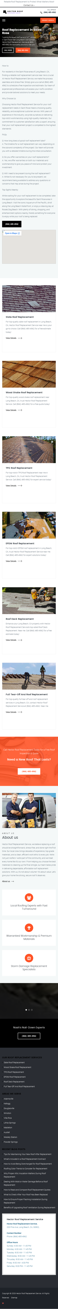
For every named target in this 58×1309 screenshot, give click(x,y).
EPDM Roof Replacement (15, 1076)
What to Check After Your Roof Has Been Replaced (26, 1194)
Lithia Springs (10, 1122)
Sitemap (14, 1297)
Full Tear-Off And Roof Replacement (19, 1086)
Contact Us (28, 5)
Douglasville (9, 1108)
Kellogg (7, 1103)
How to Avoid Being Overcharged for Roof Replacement (28, 1163)
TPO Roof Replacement (14, 1072)
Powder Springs (11, 1142)
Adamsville (8, 1098)
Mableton (8, 1127)
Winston (7, 1113)
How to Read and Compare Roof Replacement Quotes (27, 1189)
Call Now (8, 50)
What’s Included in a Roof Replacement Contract (25, 1159)
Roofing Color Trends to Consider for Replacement (25, 1168)
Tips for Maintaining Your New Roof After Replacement (27, 1154)
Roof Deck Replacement (14, 1081)
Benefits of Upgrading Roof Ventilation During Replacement (29, 1207)
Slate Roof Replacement (14, 1062)
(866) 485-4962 (50, 12)
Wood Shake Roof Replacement (17, 1067)
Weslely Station (10, 1137)
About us (6, 881)
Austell (7, 1132)
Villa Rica (8, 1118)
